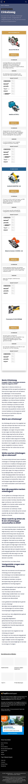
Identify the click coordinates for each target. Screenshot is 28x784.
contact (3, 710)
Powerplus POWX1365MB (14, 319)
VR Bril (2, 752)
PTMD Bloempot (18, 683)
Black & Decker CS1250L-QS (14, 251)
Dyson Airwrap (4, 743)
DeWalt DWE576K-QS (14, 186)
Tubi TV (3, 683)
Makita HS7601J (14, 114)
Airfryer (2, 754)
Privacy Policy (4, 764)
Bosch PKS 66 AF (14, 50)
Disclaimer (3, 766)
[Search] (26, 2)
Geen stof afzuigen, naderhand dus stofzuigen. (11, 278)
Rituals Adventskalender (6, 748)
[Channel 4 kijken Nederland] (20, 658)
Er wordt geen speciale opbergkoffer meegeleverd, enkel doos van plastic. (12, 209)
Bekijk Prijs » (14, 54)
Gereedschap (4, 9)
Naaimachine (4, 667)
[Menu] (1, 2)
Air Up (2, 745)
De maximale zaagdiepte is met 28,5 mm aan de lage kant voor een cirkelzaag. (14, 346)
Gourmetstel (4, 750)
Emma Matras (4, 746)
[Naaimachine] (7, 658)
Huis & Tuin (10, 9)
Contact (3, 762)
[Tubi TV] (7, 673)
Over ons (3, 760)
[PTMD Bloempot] (20, 673)
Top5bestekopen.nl (6, 699)
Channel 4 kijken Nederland (18, 668)
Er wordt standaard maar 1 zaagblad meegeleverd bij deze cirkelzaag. (11, 141)
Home (2, 5)
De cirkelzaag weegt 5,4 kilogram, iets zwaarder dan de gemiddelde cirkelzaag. (12, 73)
